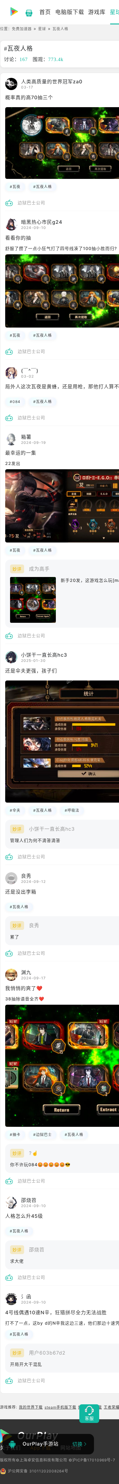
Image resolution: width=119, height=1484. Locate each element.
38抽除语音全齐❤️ (24, 998)
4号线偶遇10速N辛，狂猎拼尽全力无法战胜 (56, 1312)
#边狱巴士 (42, 1134)
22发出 (12, 463)
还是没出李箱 (20, 892)
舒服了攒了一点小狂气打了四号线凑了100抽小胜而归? (61, 248)
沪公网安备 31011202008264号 (38, 1471)
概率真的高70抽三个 (29, 97)
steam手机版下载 (60, 1407)
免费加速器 (22, 29)
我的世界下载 (31, 1407)
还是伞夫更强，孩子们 (31, 671)
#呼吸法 (72, 810)
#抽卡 (15, 1134)
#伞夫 (15, 810)
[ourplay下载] (26, 12)
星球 (42, 29)
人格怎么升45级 (24, 1216)
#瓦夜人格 (42, 186)
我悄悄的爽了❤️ (24, 988)
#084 (15, 401)
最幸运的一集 (20, 453)
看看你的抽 (18, 238)
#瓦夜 (15, 186)
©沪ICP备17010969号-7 (92, 1460)
